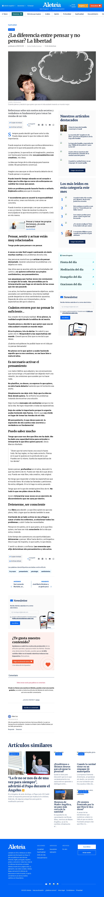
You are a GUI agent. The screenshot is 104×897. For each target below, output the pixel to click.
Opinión (56, 14)
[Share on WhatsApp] (53, 125)
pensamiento (23, 571)
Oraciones (16, 14)
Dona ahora (94, 6)
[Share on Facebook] (39, 125)
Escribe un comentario (31, 708)
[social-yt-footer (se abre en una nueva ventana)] (46, 884)
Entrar (38, 700)
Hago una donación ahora (22, 662)
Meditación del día (71, 269)
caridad (81, 754)
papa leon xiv (14, 754)
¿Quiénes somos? (50, 890)
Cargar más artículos (77, 170)
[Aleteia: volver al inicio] (52, 5)
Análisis (47, 14)
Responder (11, 729)
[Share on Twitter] (46, 125)
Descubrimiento (93, 14)
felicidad (58, 754)
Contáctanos (70, 890)
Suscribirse (86, 847)
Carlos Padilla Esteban (34, 46)
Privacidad (79, 890)
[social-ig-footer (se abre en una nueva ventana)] (58, 884)
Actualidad (40, 849)
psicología (34, 571)
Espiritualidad (79, 14)
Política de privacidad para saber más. (23, 618)
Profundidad (67, 14)
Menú (6, 14)
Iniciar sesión (74, 6)
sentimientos (45, 571)
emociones (17, 279)
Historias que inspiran (34, 14)
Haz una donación (38, 890)
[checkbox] (10, 617)
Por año (64, 849)
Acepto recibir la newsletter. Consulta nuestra (24, 617)
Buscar (31, 6)
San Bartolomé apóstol (58, 9)
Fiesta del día (68, 262)
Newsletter (53, 849)
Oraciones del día (71, 284)
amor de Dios (83, 792)
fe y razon (12, 571)
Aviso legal (61, 890)
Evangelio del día (71, 277)
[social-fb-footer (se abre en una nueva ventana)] (50, 884)
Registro (82, 6)
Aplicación (53, 852)
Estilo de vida (41, 855)
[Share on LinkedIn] (42, 125)
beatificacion (60, 792)
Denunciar (19, 729)
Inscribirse (15, 623)
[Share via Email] (50, 125)
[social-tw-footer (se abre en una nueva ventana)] (54, 884)
